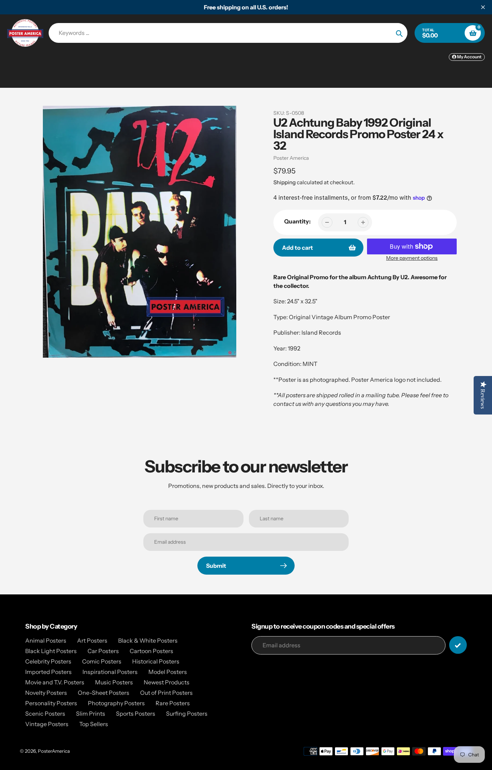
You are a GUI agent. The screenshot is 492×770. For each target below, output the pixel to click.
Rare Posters (173, 703)
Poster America (291, 158)
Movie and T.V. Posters (54, 682)
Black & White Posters (148, 640)
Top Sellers (93, 724)
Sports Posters (135, 713)
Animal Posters (45, 640)
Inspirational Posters (110, 671)
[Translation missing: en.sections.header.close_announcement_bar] (483, 7)
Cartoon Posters (151, 650)
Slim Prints (90, 713)
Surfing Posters (186, 713)
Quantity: (297, 221)
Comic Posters (101, 661)
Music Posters (114, 682)
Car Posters (103, 650)
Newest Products (166, 682)
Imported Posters (48, 671)
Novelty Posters (46, 692)
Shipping (284, 182)
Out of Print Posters (166, 692)
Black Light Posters (51, 650)
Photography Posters (116, 703)
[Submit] (458, 645)
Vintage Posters (46, 724)
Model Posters (167, 671)
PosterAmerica (54, 751)
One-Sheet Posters (103, 692)
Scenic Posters (45, 713)
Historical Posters (155, 661)
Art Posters (92, 640)
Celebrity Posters (48, 661)
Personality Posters (51, 703)
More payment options (412, 258)
